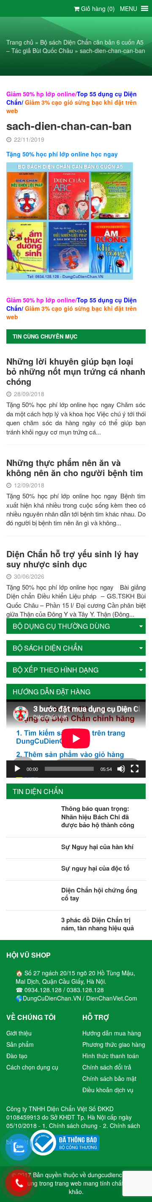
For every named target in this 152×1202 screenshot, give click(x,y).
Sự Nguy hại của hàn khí (97, 846)
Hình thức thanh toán (110, 1055)
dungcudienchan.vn (114, 1174)
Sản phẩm (20, 1044)
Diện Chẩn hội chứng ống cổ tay (99, 894)
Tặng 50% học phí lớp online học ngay (62, 154)
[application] (76, 738)
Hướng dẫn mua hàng (111, 1033)
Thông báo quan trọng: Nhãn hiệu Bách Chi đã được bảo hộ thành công (97, 816)
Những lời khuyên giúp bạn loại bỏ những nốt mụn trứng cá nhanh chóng (75, 371)
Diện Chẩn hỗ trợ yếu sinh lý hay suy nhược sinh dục (72, 559)
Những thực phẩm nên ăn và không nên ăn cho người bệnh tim (74, 467)
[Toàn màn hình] (134, 769)
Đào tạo (16, 1055)
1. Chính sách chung (70, 1125)
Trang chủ (19, 42)
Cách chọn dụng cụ (32, 1067)
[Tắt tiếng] (121, 769)
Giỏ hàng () (97, 8)
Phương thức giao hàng (113, 1044)
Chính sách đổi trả (106, 1067)
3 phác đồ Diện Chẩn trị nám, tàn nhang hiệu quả (97, 924)
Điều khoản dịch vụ (107, 1090)
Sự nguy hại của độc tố (95, 868)
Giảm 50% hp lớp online (40, 94)
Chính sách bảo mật (109, 1078)
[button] (128, 8)
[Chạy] (17, 769)
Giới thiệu (19, 1033)
